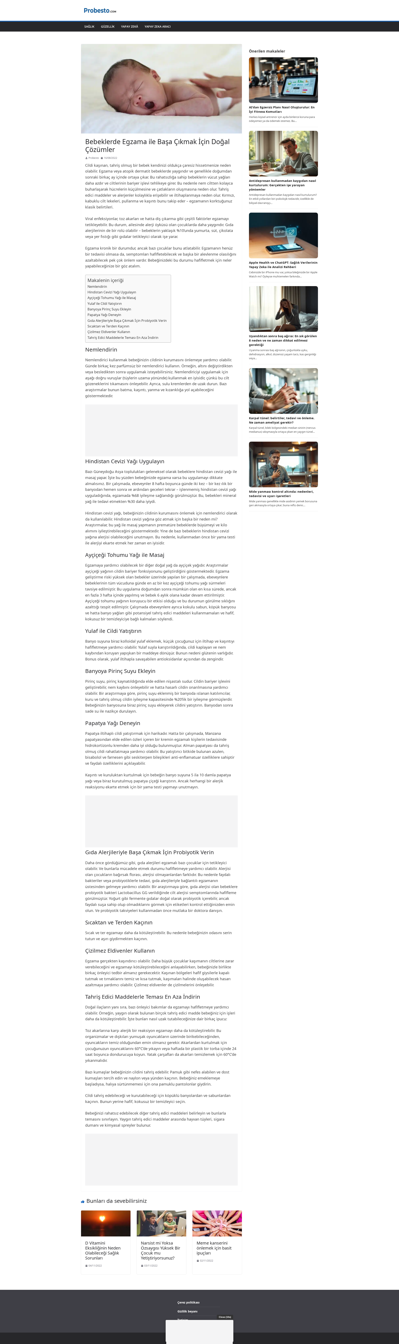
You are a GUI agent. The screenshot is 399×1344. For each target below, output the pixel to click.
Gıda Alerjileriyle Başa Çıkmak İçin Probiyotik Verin (127, 320)
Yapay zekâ (129, 26)
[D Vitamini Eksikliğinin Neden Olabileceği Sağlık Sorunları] (106, 1213)
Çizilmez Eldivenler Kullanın (108, 332)
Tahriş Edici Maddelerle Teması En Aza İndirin (122, 337)
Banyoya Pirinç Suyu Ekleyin (109, 309)
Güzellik (108, 26)
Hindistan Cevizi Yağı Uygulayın (111, 292)
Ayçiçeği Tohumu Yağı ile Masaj (111, 297)
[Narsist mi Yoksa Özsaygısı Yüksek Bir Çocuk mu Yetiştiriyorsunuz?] (161, 1213)
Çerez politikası (188, 1302)
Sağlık (89, 26)
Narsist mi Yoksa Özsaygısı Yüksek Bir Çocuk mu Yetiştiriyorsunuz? (160, 1250)
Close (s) (225, 1317)
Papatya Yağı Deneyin (104, 314)
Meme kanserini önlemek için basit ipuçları (214, 1248)
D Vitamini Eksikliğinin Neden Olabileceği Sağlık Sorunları (103, 1250)
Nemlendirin (97, 286)
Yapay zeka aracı (158, 26)
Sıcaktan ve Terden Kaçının (108, 326)
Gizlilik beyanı (187, 1311)
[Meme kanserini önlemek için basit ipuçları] (217, 1213)
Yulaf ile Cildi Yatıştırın (104, 303)
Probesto (94, 158)
